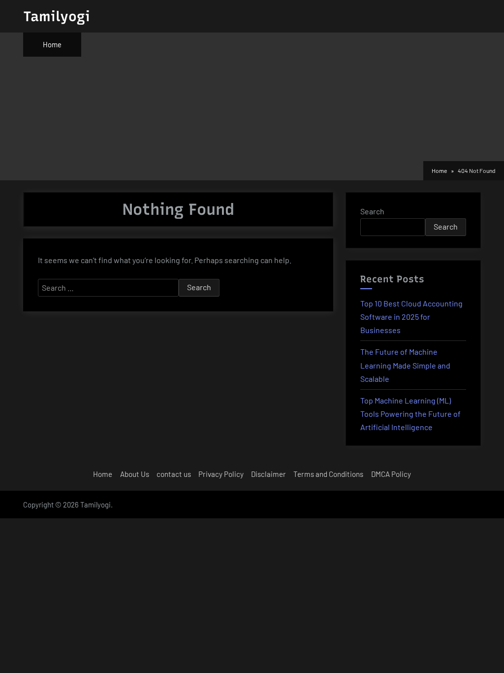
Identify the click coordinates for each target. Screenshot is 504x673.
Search (372, 211)
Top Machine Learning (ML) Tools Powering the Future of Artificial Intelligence (410, 414)
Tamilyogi (56, 16)
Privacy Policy (221, 474)
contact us (174, 474)
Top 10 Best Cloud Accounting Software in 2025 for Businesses (411, 317)
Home (52, 44)
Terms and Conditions (328, 474)
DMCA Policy (391, 474)
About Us (134, 474)
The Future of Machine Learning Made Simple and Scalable (405, 365)
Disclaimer (268, 474)
